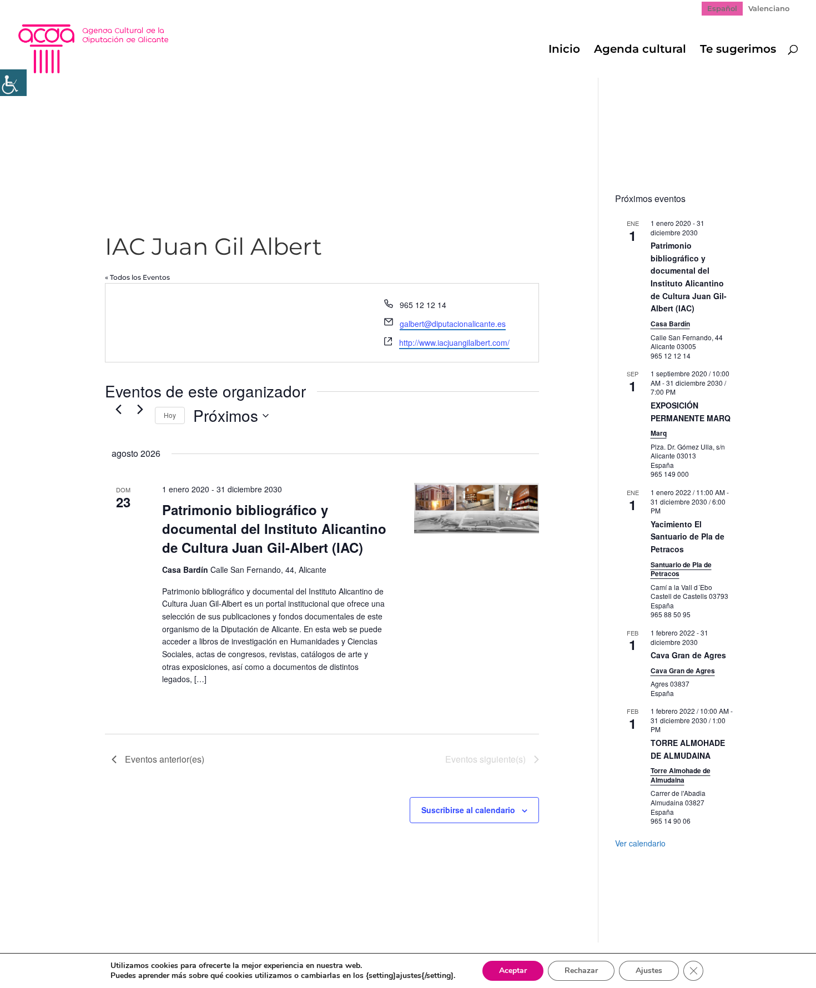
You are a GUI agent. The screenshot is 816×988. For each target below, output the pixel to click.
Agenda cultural (640, 50)
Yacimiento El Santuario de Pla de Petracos (687, 536)
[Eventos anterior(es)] (118, 409)
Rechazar (581, 970)
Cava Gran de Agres (688, 655)
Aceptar (513, 970)
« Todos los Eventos (137, 277)
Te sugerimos (738, 50)
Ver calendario (640, 843)
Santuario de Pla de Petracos (681, 569)
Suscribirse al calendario (468, 809)
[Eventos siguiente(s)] (140, 409)
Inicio (564, 50)
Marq (659, 433)
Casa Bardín (670, 324)
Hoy (170, 415)
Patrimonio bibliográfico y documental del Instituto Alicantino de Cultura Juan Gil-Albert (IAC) (274, 528)
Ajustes (649, 970)
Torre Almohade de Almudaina (681, 775)
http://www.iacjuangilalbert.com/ (454, 342)
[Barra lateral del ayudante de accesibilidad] (13, 82)
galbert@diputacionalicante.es (453, 323)
